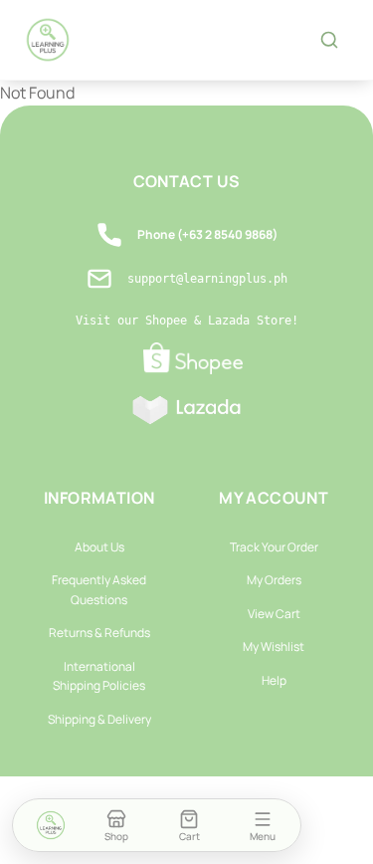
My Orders (274, 579)
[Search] (329, 40)
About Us (99, 547)
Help (274, 680)
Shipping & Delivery (99, 719)
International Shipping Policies (99, 676)
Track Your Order (274, 547)
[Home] (51, 825)
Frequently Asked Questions (99, 589)
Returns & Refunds (99, 632)
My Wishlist (273, 646)
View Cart (274, 613)
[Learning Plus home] (48, 40)
